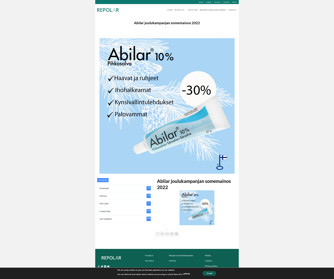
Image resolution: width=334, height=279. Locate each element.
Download (103, 180)
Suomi (201, 2)
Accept (209, 273)
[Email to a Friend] (167, 234)
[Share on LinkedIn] (176, 234)
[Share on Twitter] (162, 234)
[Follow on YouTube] (108, 266)
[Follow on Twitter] (102, 266)
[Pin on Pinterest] (172, 234)
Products (179, 10)
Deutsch (226, 2)
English (208, 2)
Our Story (193, 10)
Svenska (217, 2)
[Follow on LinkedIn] (105, 266)
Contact (232, 10)
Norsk (234, 2)
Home (169, 10)
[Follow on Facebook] (99, 266)
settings (186, 273)
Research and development (213, 10)
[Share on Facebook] (158, 234)
